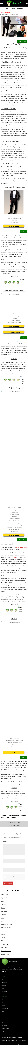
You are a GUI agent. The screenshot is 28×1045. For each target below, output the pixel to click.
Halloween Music (5, 931)
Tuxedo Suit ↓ (22, 41)
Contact (4, 1022)
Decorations (4, 982)
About (3, 1019)
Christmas (3, 904)
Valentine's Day (5, 944)
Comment (5, 841)
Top (26, 1043)
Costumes (7, 12)
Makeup (4, 985)
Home (2, 12)
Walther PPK (16, 557)
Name (4, 856)
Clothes (3, 907)
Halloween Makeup (6, 927)
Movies (3, 934)
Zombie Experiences (6, 950)
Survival (3, 937)
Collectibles (4, 911)
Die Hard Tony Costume (13, 825)
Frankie (4, 815)
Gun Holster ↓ (21, 539)
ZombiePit (13, 962)
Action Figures (4, 894)
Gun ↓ (23, 337)
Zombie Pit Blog (5, 954)
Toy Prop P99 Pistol (21, 547)
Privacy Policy (5, 1028)
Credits (3, 1031)
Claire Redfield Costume (14, 822)
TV (2, 941)
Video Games (4, 947)
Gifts (2, 921)
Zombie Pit (17, 3)
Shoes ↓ (23, 231)
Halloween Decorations (6, 924)
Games (2, 917)
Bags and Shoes (5, 898)
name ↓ (23, 757)
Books (2, 901)
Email (4, 866)
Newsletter (4, 1025)
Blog (3, 1011)
